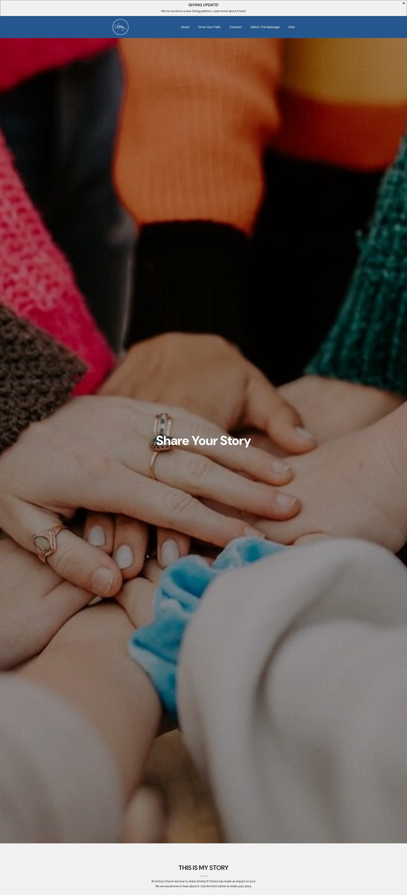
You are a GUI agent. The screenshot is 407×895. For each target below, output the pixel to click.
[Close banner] (403, 3)
